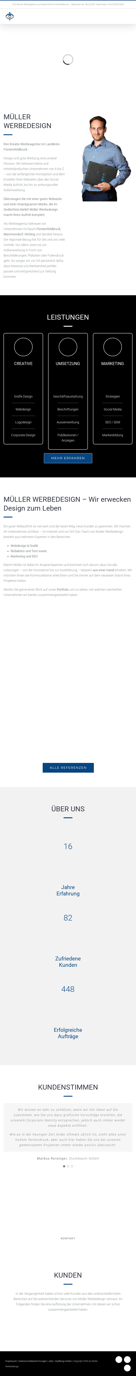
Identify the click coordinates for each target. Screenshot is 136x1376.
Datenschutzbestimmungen (33, 1361)
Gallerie (35, 623)
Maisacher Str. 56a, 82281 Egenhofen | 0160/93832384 (97, 4)
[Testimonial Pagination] (64, 1166)
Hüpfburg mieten (63, 1361)
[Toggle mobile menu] (129, 17)
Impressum (11, 1361)
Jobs (50, 1361)
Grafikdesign (101, 684)
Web (106, 636)
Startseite (98, 636)
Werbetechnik (35, 636)
